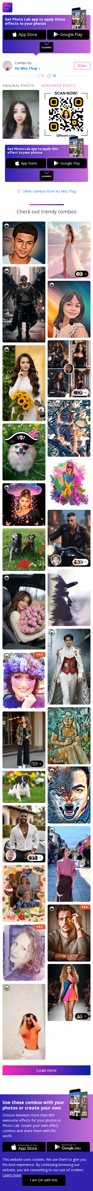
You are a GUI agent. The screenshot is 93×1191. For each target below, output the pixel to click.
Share (82, 65)
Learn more (11, 1175)
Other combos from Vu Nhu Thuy (49, 191)
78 (54, 75)
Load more (46, 1070)
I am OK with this (44, 1180)
